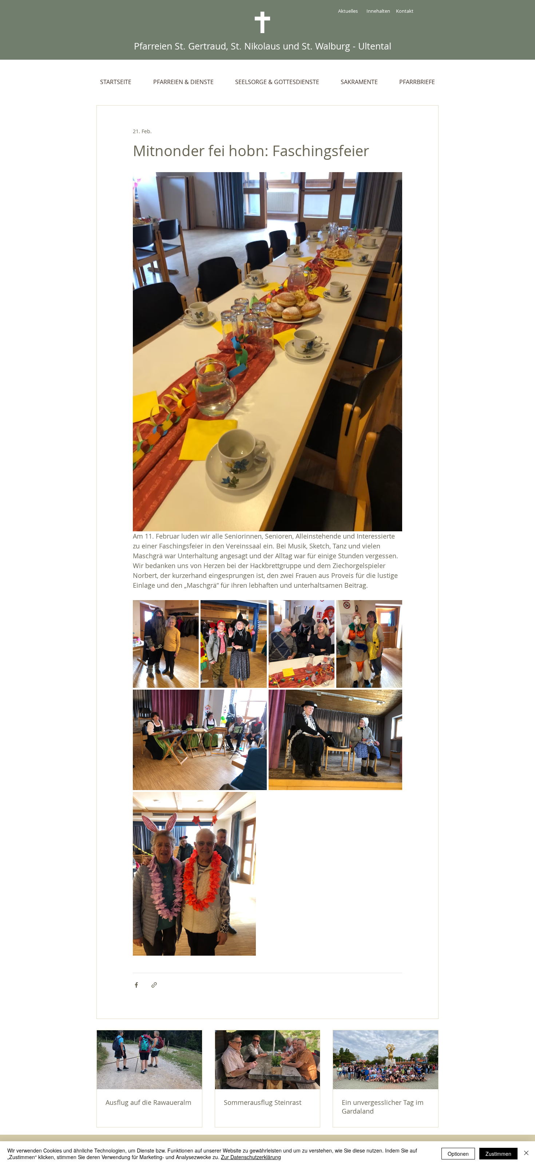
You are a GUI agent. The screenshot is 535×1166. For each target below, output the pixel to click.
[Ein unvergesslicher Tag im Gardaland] (385, 1059)
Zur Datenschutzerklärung (251, 1157)
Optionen (458, 1153)
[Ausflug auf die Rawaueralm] (149, 1059)
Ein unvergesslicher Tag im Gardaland (383, 1106)
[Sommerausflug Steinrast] (267, 1059)
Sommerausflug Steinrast (262, 1102)
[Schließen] (526, 1153)
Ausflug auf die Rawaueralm (148, 1102)
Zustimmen (498, 1153)
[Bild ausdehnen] (166, 644)
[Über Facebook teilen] (136, 984)
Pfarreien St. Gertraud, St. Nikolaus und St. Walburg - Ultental (262, 46)
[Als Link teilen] (154, 984)
